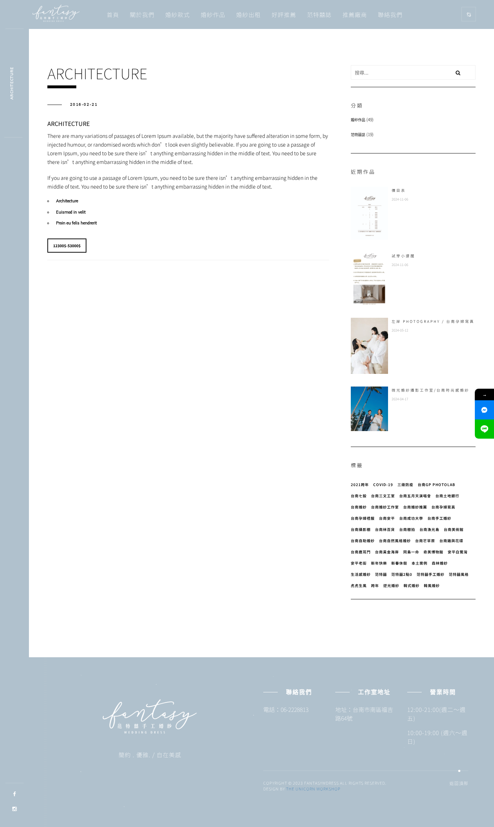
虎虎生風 (359, 585)
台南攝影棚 (361, 529)
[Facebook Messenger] (484, 409)
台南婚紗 (359, 507)
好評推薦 (284, 14)
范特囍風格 (459, 574)
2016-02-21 (84, 104)
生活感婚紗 (361, 574)
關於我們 (142, 14)
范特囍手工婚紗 (430, 574)
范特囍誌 (319, 14)
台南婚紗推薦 (415, 507)
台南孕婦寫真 (443, 507)
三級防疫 (405, 484)
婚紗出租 (248, 14)
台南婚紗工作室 (385, 507)
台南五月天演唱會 (415, 495)
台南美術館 (454, 529)
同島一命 (411, 551)
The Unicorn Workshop (313, 789)
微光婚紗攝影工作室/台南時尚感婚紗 (430, 390)
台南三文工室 (383, 495)
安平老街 (359, 563)
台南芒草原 (425, 540)
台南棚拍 (407, 529)
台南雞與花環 (451, 540)
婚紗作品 (213, 14)
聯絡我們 (390, 14)
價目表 (399, 190)
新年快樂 (379, 563)
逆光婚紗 (391, 585)
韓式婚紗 (412, 585)
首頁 (113, 14)
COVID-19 (383, 484)
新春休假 (399, 563)
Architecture (11, 83)
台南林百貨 (385, 529)
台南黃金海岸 (387, 551)
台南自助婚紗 (363, 540)
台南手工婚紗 (439, 518)
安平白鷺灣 (458, 551)
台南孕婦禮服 (363, 518)
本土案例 (419, 563)
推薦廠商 (354, 14)
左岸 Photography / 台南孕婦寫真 (433, 321)
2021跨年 (360, 484)
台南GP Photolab (436, 484)
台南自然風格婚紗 (395, 540)
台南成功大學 (411, 518)
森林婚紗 (440, 563)
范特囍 (381, 574)
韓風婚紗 (432, 585)
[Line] (484, 429)
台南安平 (387, 518)
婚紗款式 (177, 14)
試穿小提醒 (403, 255)
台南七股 (359, 495)
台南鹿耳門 (361, 551)
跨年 (375, 585)
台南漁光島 (429, 529)
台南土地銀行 (447, 495)
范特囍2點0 (401, 574)
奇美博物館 (433, 551)
